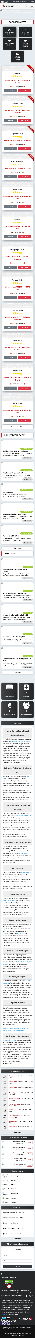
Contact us (21, 1335)
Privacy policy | (21, 1333)
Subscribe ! (17, 1266)
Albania (13, 1185)
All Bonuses (4, 1290)
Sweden (13, 1202)
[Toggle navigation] (31, 6)
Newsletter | (13, 1333)
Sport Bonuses (5, 1295)
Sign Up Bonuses (15, 1290)
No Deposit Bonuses (24, 1293)
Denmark (13, 1189)
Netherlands (14, 1193)
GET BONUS (24, 90)
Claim (29, 1142)
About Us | (7, 1333)
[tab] (9, 32)
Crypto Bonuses (12, 1293)
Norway (13, 1180)
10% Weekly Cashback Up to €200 (21, 1126)
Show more (17, 548)
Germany (13, 1198)
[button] (2, 11)
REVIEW (10, 90)
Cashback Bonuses (16, 1295)
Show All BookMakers (17, 427)
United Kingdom (15, 1176)
